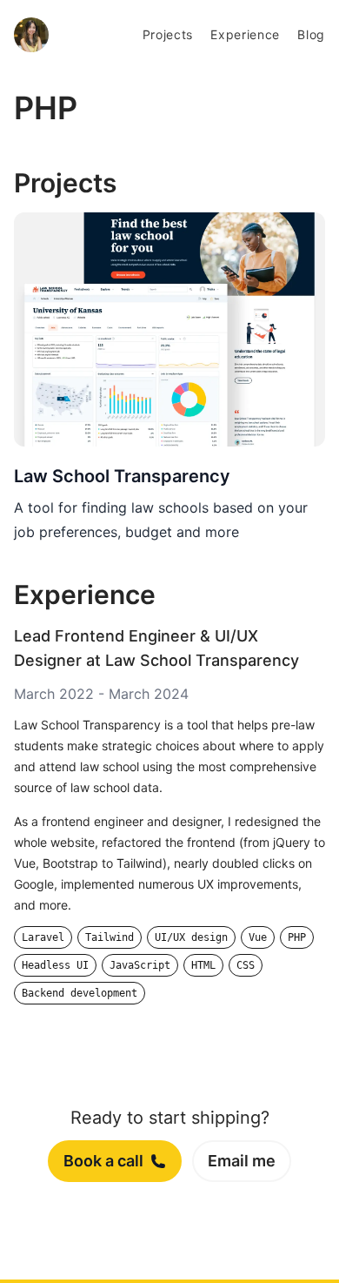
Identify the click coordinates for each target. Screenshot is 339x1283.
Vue (258, 937)
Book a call (103, 1161)
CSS (245, 965)
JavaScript (140, 965)
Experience (245, 34)
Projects (168, 34)
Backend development (79, 993)
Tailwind (109, 937)
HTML (203, 965)
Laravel (43, 937)
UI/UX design (191, 937)
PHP (297, 937)
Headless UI (55, 965)
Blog (311, 34)
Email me (242, 1161)
